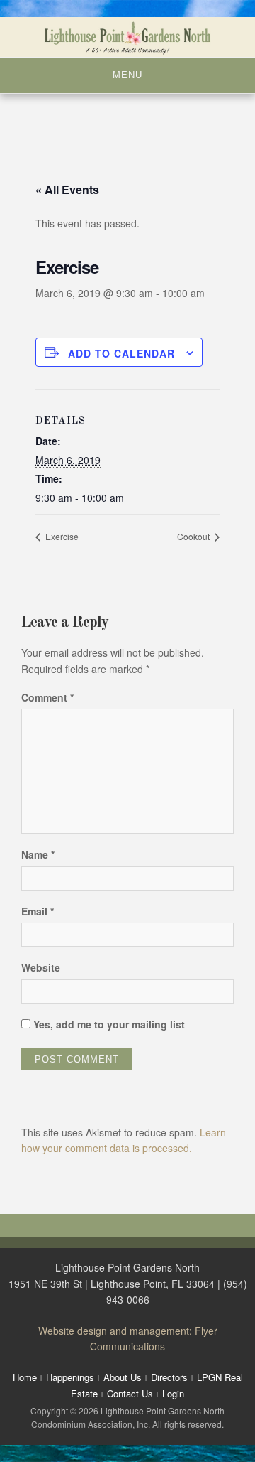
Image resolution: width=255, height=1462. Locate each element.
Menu (127, 75)
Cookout (194, 536)
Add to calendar (121, 353)
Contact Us (130, 1393)
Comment (47, 697)
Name (38, 854)
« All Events (67, 189)
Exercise (61, 536)
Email (37, 911)
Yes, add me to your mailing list (107, 1024)
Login (173, 1393)
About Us (122, 1377)
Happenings (70, 1377)
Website (40, 967)
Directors (169, 1377)
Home (25, 1377)
